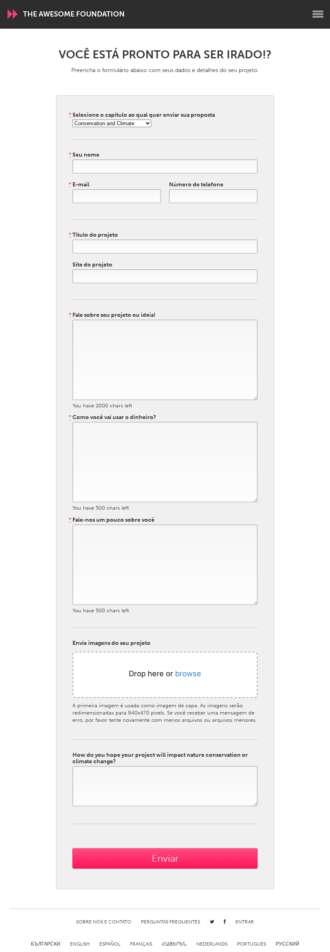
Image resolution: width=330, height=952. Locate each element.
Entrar (244, 922)
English (80, 944)
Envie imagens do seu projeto (111, 643)
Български (45, 944)
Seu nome (84, 155)
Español (109, 944)
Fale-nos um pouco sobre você (112, 520)
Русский (287, 944)
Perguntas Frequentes (170, 922)
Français (141, 944)
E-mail (79, 185)
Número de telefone (196, 185)
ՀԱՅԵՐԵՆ (174, 944)
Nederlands (211, 944)
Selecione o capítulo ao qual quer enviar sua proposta (142, 115)
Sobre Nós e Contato (103, 922)
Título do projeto (93, 235)
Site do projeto (92, 265)
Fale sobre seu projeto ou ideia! (112, 315)
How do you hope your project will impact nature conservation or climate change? (160, 758)
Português (251, 944)
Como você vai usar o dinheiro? (112, 417)
